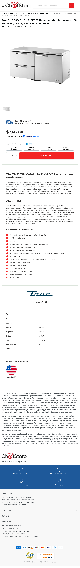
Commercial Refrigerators (25, 13)
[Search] (71, 5)
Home (3, 13)
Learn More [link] (37, 144)
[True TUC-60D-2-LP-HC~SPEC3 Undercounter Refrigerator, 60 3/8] (6, 109)
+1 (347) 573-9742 (13, 528)
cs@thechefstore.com (13, 525)
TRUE (44, 302)
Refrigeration (11, 13)
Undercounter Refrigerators (42, 13)
